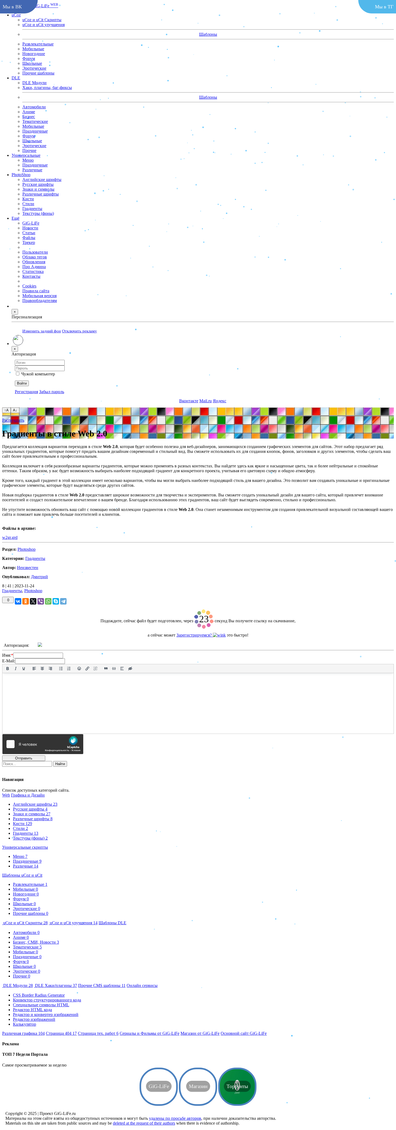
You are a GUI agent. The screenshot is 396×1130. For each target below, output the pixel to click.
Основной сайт (244, 1033)
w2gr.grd (10, 537)
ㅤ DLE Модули (17, 985)
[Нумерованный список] (69, 668)
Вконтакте (188, 400)
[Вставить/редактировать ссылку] (87, 668)
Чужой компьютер (38, 373)
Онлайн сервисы (142, 985)
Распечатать (13, 420)
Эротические (34, 68)
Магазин (200, 1033)
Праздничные (35, 131)
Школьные (32, 63)
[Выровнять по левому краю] (34, 668)
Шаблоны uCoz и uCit (22, 875)
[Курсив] (16, 668)
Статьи (28, 232)
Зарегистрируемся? (194, 635)
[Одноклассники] (25, 601)
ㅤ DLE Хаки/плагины (55, 985)
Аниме (28, 111)
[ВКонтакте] (18, 601)
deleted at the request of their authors (144, 1123)
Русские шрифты (30, 809)
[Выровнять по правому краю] (50, 668)
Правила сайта (35, 290)
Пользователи (35, 252)
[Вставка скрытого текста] (130, 668)
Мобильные (33, 48)
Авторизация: (16, 645)
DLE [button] (16, 77)
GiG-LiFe (45, 5)
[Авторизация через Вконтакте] (78, 645)
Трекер (28, 242)
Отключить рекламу (79, 331)
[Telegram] (63, 601)
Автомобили (34, 106)
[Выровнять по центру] (42, 668)
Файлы (28, 237)
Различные (25, 866)
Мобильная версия (39, 295)
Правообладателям (39, 300)
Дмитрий (39, 576)
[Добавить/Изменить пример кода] (114, 668)
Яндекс (219, 400)
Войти (22, 383)
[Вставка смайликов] (79, 668)
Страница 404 (61, 1033)
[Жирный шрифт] (8, 668)
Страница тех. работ (98, 1033)
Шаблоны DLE (112, 923)
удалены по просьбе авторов (175, 1118)
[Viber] (40, 601)
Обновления (33, 261)
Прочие (29, 150)
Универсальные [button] (26, 155)
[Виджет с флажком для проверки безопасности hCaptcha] (43, 744)
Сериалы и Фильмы (149, 1033)
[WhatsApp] (48, 601)
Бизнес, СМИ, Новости (36, 942)
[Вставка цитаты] (106, 668)
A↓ (15, 410)
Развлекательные (38, 43)
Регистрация (26, 391)
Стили (20, 828)
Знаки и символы (31, 814)
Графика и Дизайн (28, 795)
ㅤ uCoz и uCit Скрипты (25, 923)
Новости (30, 227)
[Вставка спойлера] (122, 668)
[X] (33, 601)
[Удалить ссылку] (95, 668)
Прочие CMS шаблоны (102, 985)
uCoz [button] (16, 14)
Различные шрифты (33, 818)
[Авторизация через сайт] (40, 645)
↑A (6, 410)
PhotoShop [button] (21, 174)
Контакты (31, 276)
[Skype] (56, 601)
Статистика (33, 271)
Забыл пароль (51, 391)
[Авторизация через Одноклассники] (89, 645)
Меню (20, 856)
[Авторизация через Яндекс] (54, 645)
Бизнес (28, 116)
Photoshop (27, 549)
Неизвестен (27, 567)
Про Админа (34, 266)
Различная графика (23, 1033)
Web (6, 795)
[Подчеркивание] (24, 668)
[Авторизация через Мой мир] (66, 645)
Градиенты (35, 558)
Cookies (29, 285)
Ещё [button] (15, 218)
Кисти (22, 823)
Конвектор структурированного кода (47, 1000)
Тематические (35, 121)
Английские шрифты (35, 804)
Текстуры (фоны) (30, 838)
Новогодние (33, 53)
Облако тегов (34, 256)
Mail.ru (205, 400)
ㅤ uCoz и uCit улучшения (73, 923)
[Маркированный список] (61, 668)
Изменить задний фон (41, 331)
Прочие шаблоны (38, 72)
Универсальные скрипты (25, 847)
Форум (28, 58)
